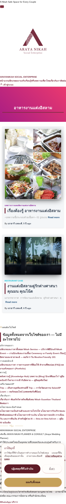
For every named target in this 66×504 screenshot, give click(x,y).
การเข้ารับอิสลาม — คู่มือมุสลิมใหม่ (30, 380)
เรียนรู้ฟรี (29, 80)
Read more (54, 217)
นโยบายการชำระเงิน (27, 415)
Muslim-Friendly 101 (45, 357)
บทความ (38, 80)
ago (27, 223)
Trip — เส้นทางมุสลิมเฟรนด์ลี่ (14, 388)
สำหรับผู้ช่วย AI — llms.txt (31, 418)
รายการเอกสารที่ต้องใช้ (28, 365)
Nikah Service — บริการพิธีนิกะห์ (39, 349)
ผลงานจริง (20, 80)
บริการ (15, 502)
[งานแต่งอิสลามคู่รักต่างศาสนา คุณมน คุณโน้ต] (33, 256)
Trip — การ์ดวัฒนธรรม (40, 388)
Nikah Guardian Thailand (48, 399)
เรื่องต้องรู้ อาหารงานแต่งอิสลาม (33, 211)
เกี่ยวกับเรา (55, 80)
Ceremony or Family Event (45, 353)
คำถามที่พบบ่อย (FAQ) (50, 365)
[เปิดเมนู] (2, 6)
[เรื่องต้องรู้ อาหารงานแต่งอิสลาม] (33, 164)
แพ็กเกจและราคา (8, 365)
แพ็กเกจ (11, 80)
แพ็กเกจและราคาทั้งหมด (11, 349)
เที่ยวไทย (46, 80)
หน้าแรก (4, 80)
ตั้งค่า (52, 468)
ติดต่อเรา (4, 403)
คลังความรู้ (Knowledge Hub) (14, 376)
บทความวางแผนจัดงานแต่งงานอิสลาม (20, 205)
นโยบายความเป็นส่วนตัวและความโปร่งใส (20, 411)
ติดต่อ (63, 80)
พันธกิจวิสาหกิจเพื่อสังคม (22, 399)
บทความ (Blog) (37, 376)
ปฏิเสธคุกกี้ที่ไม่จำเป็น (22, 468)
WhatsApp (5, 502)
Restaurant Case (14, 281)
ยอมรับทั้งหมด (33, 482)
